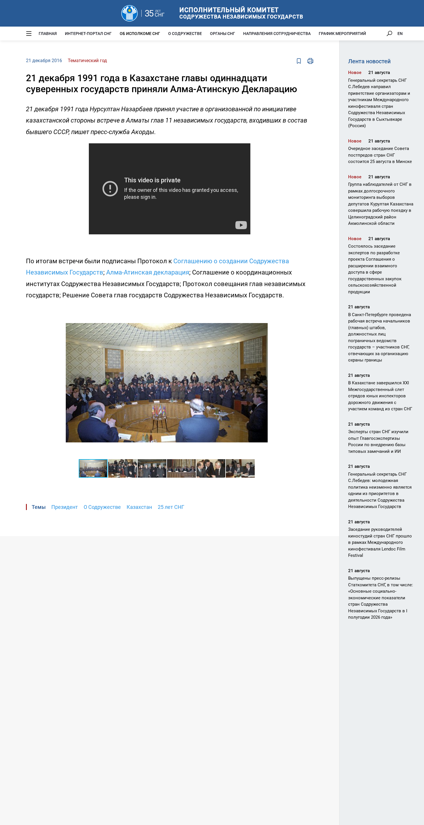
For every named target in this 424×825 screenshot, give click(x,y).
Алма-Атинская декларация (147, 272)
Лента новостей (369, 61)
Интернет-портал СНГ (88, 33)
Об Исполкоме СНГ (140, 33)
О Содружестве (185, 33)
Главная (48, 33)
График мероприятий (342, 33)
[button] (262, 312)
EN (400, 33)
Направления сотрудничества (277, 33)
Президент (64, 507)
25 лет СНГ (171, 507)
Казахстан (139, 507)
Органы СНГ (222, 33)
